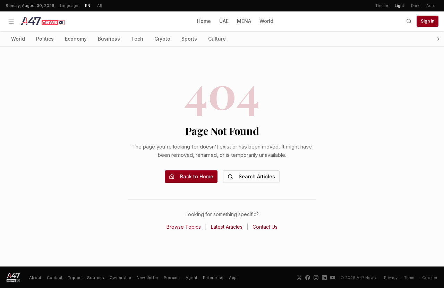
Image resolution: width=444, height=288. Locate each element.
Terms (410, 277)
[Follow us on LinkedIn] (324, 277)
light (399, 5)
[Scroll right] (438, 38)
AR (99, 5)
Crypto (162, 39)
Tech (137, 39)
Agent (191, 277)
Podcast (172, 277)
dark (415, 5)
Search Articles (257, 176)
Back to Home (196, 176)
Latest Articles (226, 227)
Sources (95, 277)
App (233, 277)
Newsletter (148, 277)
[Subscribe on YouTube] (332, 277)
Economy (76, 39)
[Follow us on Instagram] (316, 277)
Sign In (427, 21)
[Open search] (409, 21)
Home (204, 21)
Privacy (391, 277)
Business (109, 39)
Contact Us (265, 227)
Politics (45, 39)
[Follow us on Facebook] (307, 277)
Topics (75, 277)
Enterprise (213, 277)
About (35, 277)
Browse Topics (183, 227)
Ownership (120, 277)
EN (87, 5)
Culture (217, 39)
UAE (224, 21)
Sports (189, 39)
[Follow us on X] (299, 277)
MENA (244, 21)
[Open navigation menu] (11, 21)
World (266, 21)
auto (431, 5)
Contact (55, 277)
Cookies (430, 277)
